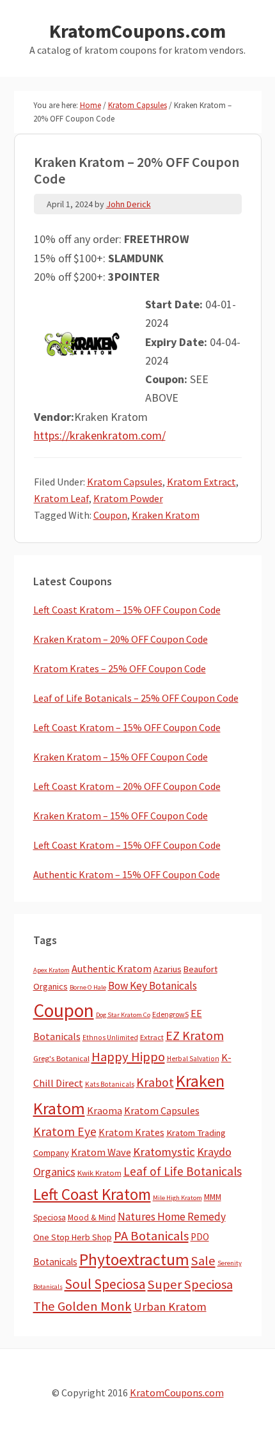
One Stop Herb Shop (72, 1237)
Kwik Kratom (99, 1173)
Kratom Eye (65, 1131)
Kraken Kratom (166, 515)
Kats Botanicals (109, 1084)
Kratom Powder (128, 498)
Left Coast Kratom (92, 1194)
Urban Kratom (170, 1306)
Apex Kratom (51, 970)
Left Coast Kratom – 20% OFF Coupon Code (127, 786)
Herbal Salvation (193, 1058)
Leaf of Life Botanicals (182, 1171)
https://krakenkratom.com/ (100, 435)
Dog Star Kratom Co (123, 1015)
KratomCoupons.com (137, 31)
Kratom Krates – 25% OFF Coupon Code (119, 668)
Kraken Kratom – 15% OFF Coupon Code (120, 756)
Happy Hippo (128, 1056)
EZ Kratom (195, 1035)
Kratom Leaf (61, 498)
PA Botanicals (151, 1235)
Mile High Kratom (177, 1198)
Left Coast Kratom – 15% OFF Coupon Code (127, 609)
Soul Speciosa (105, 1284)
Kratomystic (164, 1151)
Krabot (155, 1082)
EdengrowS (170, 1014)
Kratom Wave (101, 1152)
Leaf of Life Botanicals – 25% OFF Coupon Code (136, 697)
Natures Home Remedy (172, 1217)
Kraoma (104, 1110)
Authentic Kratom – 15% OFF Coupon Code (126, 874)
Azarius (167, 969)
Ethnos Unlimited (110, 1037)
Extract (152, 1037)
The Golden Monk (82, 1306)
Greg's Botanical (61, 1058)
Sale (203, 1260)
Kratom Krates (131, 1132)
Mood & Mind (92, 1217)
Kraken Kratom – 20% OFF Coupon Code (120, 639)
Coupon (110, 515)
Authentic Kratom (112, 968)
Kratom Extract (201, 481)
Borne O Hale (88, 987)
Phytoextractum (134, 1259)
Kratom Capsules (124, 481)
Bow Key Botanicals (152, 986)
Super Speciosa (190, 1284)
